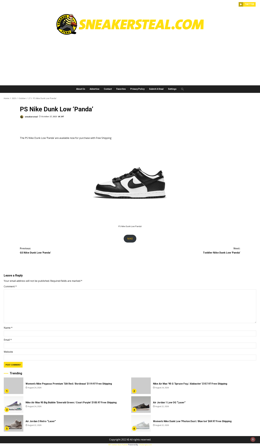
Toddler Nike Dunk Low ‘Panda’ (221, 250)
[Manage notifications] (253, 439)
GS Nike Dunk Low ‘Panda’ (35, 250)
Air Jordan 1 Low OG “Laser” (141, 404)
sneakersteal (31, 116)
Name (8, 327)
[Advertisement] (130, 59)
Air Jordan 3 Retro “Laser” (13, 423)
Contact (108, 89)
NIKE (130, 238)
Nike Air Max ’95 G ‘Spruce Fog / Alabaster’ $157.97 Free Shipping (141, 385)
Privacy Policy (137, 89)
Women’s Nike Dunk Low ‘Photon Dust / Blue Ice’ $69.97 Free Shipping (141, 423)
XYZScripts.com (145, 444)
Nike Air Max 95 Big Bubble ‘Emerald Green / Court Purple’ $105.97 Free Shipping (13, 404)
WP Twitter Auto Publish (118, 444)
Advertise (94, 89)
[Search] (236, 4)
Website (8, 351)
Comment (10, 286)
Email (8, 339)
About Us (80, 89)
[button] (181, 89)
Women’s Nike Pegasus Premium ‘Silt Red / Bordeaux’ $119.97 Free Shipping (13, 385)
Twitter (249, 4)
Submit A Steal (156, 89)
